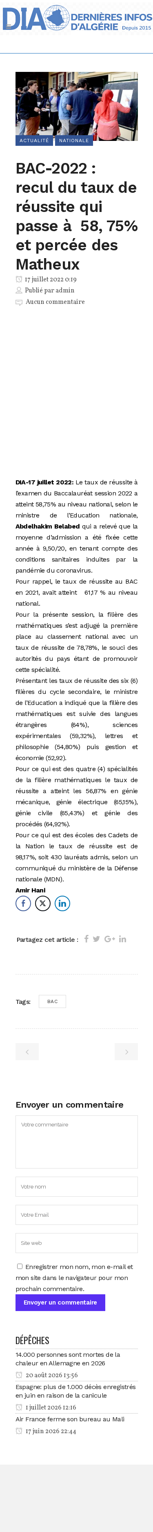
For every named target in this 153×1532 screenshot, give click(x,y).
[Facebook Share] (23, 903)
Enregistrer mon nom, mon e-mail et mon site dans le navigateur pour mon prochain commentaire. (74, 1278)
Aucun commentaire (55, 302)
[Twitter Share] (43, 903)
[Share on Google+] (109, 939)
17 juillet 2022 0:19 (50, 279)
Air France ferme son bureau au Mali (70, 1419)
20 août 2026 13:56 (51, 1375)
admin (65, 290)
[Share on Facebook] (86, 939)
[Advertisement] (77, 393)
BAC (52, 1001)
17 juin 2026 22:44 (50, 1431)
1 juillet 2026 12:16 (50, 1407)
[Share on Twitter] (96, 939)
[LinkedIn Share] (62, 903)
